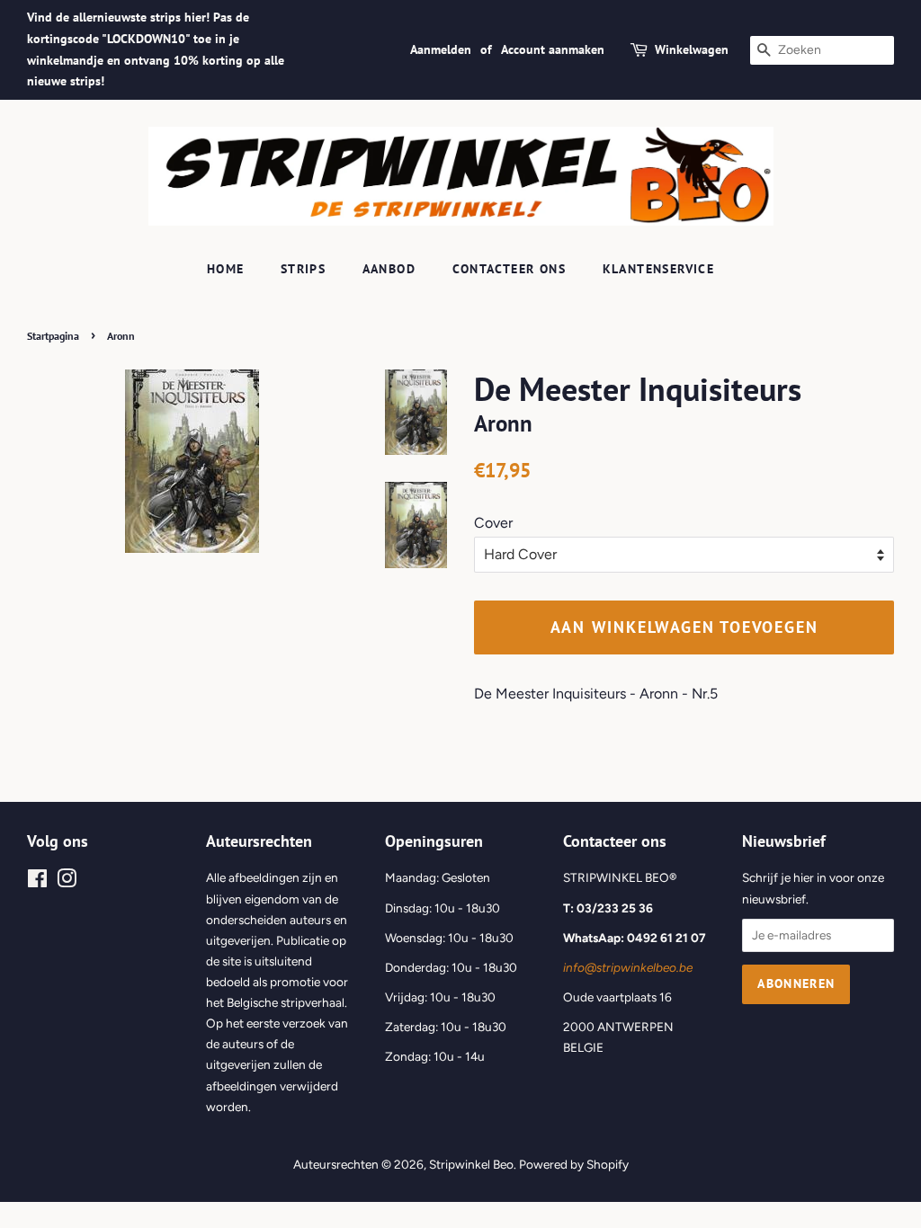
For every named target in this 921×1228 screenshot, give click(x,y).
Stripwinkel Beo (471, 1164)
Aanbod (389, 269)
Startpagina (53, 336)
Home (226, 269)
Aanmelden (440, 49)
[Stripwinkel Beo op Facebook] (37, 882)
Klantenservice (659, 269)
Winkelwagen (692, 49)
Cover (493, 522)
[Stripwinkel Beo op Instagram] (66, 882)
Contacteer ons (509, 269)
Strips (303, 269)
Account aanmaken (552, 49)
